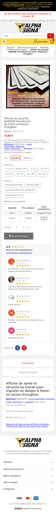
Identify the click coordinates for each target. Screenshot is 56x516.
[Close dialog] (53, 244)
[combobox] (41, 262)
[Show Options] (51, 262)
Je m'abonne (41, 270)
